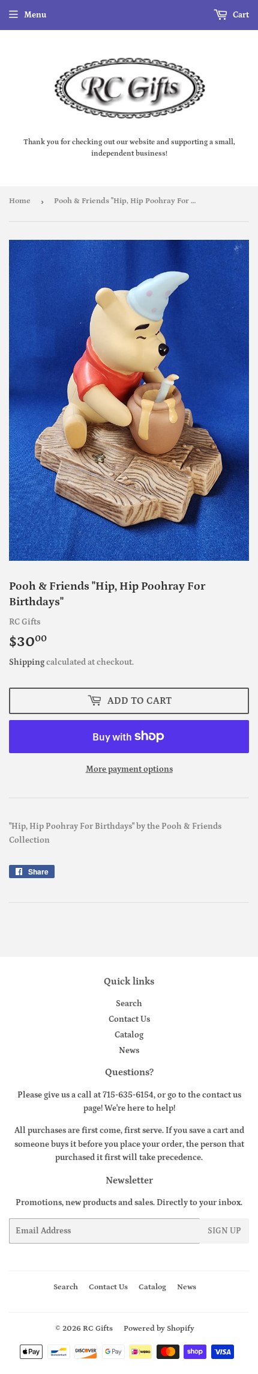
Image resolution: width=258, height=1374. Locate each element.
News (129, 1050)
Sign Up (224, 1231)
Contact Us (129, 1019)
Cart (240, 15)
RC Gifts (98, 1328)
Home (20, 201)
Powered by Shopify (159, 1328)
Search (129, 1004)
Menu (35, 15)
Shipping (26, 662)
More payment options (129, 769)
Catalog (129, 1035)
